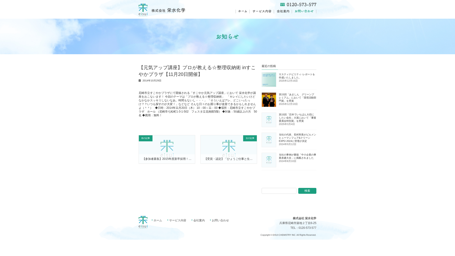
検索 (307, 190)
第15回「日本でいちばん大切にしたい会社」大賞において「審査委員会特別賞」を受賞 (297, 117)
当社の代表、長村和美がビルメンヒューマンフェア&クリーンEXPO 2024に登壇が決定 (297, 137)
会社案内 (199, 220)
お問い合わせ (220, 220)
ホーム (158, 220)
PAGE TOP (442, 245)
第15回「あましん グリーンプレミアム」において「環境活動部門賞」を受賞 (297, 97)
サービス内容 (177, 220)
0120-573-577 (307, 228)
